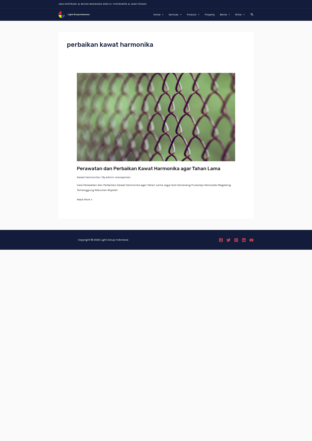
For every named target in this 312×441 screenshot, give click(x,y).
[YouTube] (251, 240)
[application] (162, 14)
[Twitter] (229, 240)
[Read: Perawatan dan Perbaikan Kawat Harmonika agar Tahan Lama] (156, 116)
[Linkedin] (244, 240)
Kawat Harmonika (88, 177)
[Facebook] (221, 240)
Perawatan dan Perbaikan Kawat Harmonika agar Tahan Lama (148, 168)
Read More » (84, 199)
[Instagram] (236, 240)
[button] (252, 15)
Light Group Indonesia (79, 14)
